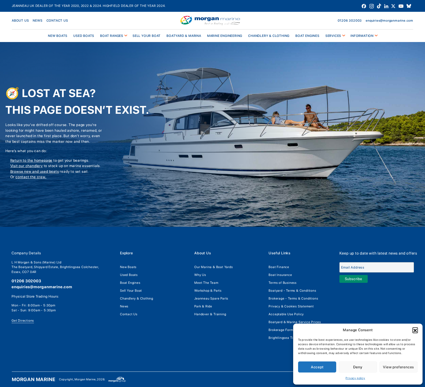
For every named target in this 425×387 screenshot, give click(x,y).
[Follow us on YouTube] (401, 5)
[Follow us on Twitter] (393, 5)
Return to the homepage (31, 160)
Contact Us (128, 314)
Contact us (57, 20)
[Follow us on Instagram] (372, 5)
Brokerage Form (281, 330)
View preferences (398, 367)
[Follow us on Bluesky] (409, 5)
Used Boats (83, 36)
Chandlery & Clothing (268, 36)
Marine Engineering (224, 36)
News (37, 20)
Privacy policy (355, 378)
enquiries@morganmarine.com (389, 20)
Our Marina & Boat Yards (213, 267)
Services (333, 36)
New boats (57, 36)
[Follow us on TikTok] (379, 5)
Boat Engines (130, 283)
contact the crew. (30, 177)
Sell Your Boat (147, 36)
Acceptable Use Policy (286, 314)
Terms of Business (283, 283)
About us (20, 20)
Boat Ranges (111, 36)
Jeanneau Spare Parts (211, 298)
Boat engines (307, 36)
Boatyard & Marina (184, 36)
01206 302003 (350, 20)
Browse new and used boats (34, 171)
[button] (415, 330)
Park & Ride (203, 306)
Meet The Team (206, 283)
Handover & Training (210, 314)
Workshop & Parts (208, 290)
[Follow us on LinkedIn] (386, 5)
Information (362, 36)
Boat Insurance (280, 275)
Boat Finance (279, 267)
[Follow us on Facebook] (364, 5)
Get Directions (23, 320)
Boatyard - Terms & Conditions (292, 290)
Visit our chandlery (26, 166)
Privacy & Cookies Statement (291, 306)
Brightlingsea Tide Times (288, 338)
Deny (357, 367)
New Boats (128, 267)
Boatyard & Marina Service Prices (295, 322)
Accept (317, 367)
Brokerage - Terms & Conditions (293, 298)
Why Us (200, 275)
